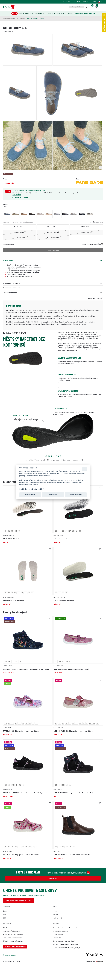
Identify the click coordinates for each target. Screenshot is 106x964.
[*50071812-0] (27, 571)
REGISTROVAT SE (53, 878)
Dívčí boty (15, 18)
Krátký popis (8, 260)
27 (70, 531)
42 (20, 785)
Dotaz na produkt (94, 298)
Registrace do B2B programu (18, 900)
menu (102, 7)
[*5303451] (78, 640)
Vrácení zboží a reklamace (15, 946)
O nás (55, 911)
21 (12, 593)
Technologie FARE (10, 292)
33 (12, 531)
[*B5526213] (78, 763)
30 (80, 531)
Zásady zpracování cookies (13, 941)
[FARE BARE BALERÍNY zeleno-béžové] (15, 214)
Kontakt (86, 2)
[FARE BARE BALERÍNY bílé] (40, 214)
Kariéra (55, 915)
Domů (5, 18)
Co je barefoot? (58, 934)
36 (16, 661)
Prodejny (66, 2)
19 (5, 593)
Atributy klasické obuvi (61, 931)
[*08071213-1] (78, 509)
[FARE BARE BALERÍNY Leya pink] (49, 214)
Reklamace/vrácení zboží (12, 931)
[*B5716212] (27, 763)
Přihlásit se (79, 13)
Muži (4, 915)
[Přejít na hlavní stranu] (8, 8)
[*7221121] (78, 825)
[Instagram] (92, 956)
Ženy (5, 911)
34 (16, 531)
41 (16, 785)
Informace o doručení (11, 288)
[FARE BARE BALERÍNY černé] (32, 214)
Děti (9, 18)
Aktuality (76, 2)
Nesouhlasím (53, 494)
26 (66, 531)
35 (19, 531)
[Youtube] (101, 956)
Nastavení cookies (76, 494)
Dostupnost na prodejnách (91, 244)
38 (6, 785)
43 (23, 785)
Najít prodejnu (10, 955)
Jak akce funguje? (21, 197)
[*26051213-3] (27, 509)
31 (5, 531)
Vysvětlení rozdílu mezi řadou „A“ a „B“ (66, 948)
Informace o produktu (11, 283)
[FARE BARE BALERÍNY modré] (7, 214)
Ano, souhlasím (30, 494)
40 (13, 785)
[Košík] (96, 7)
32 (9, 531)
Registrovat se (89, 13)
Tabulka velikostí (9, 244)
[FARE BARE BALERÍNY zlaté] (90, 214)
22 (15, 593)
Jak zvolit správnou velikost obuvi (65, 928)
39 (9, 785)
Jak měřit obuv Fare (96, 222)
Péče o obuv (57, 938)
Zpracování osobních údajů (12, 938)
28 (73, 531)
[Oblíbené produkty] (91, 7)
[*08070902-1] (78, 571)
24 (59, 531)
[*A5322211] (27, 640)
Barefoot (22, 18)
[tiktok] (96, 956)
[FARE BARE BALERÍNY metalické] (65, 214)
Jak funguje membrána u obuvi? (64, 941)
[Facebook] (87, 956)
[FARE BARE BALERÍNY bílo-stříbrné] (57, 214)
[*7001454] (78, 701)
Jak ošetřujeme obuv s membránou (65, 944)
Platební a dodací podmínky (13, 934)
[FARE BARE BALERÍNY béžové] (24, 214)
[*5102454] (27, 701)
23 (56, 531)
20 (9, 593)
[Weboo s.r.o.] (99, 961)
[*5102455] (27, 825)
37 (20, 661)
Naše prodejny (58, 918)
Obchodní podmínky (10, 928)
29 (77, 531)
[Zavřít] (84, 469)
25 (63, 531)
